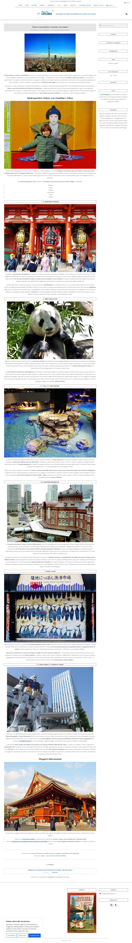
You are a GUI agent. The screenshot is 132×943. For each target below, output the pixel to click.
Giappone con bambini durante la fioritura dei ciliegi (29, 841)
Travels (62, 30)
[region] (23, 928)
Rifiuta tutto (22, 935)
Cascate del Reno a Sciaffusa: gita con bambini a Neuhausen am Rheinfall (55, 853)
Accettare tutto (34, 935)
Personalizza (11, 935)
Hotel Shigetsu (105, 94)
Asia (54, 30)
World (67, 30)
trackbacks (50, 877)
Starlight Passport (25, 741)
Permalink (55, 872)
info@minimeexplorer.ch (109, 893)
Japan (58, 30)
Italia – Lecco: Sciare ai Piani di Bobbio (53, 856)
